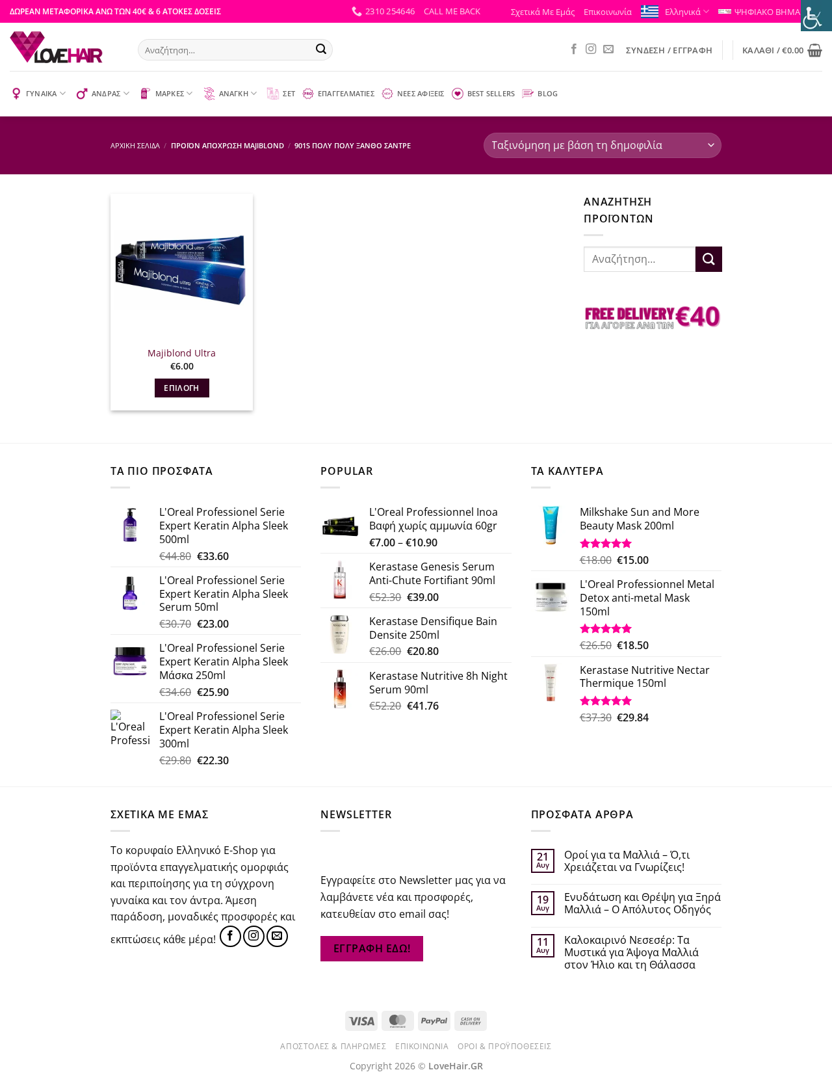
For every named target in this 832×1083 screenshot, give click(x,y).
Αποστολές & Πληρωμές (333, 1046)
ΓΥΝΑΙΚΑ (41, 93)
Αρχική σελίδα (135, 145)
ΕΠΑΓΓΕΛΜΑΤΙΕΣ (346, 93)
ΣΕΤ (289, 93)
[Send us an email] (608, 49)
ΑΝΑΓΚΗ (233, 93)
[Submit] (321, 50)
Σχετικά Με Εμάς (543, 12)
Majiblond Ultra (182, 353)
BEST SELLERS (491, 93)
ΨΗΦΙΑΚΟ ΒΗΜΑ (767, 12)
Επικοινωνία (608, 12)
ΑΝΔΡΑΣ (106, 93)
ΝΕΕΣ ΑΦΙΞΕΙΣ (421, 93)
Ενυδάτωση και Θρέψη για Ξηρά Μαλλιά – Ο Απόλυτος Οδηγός (642, 903)
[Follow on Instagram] (591, 49)
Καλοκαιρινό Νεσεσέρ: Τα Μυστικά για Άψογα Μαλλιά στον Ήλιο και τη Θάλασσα (631, 953)
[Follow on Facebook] (574, 49)
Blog (548, 93)
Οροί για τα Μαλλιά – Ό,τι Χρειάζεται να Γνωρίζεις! (627, 861)
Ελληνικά (683, 12)
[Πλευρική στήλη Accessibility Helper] (816, 15)
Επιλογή (181, 388)
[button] (452, 11)
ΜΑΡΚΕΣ (169, 93)
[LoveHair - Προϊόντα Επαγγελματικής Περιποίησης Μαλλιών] (64, 47)
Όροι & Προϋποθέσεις (505, 1046)
